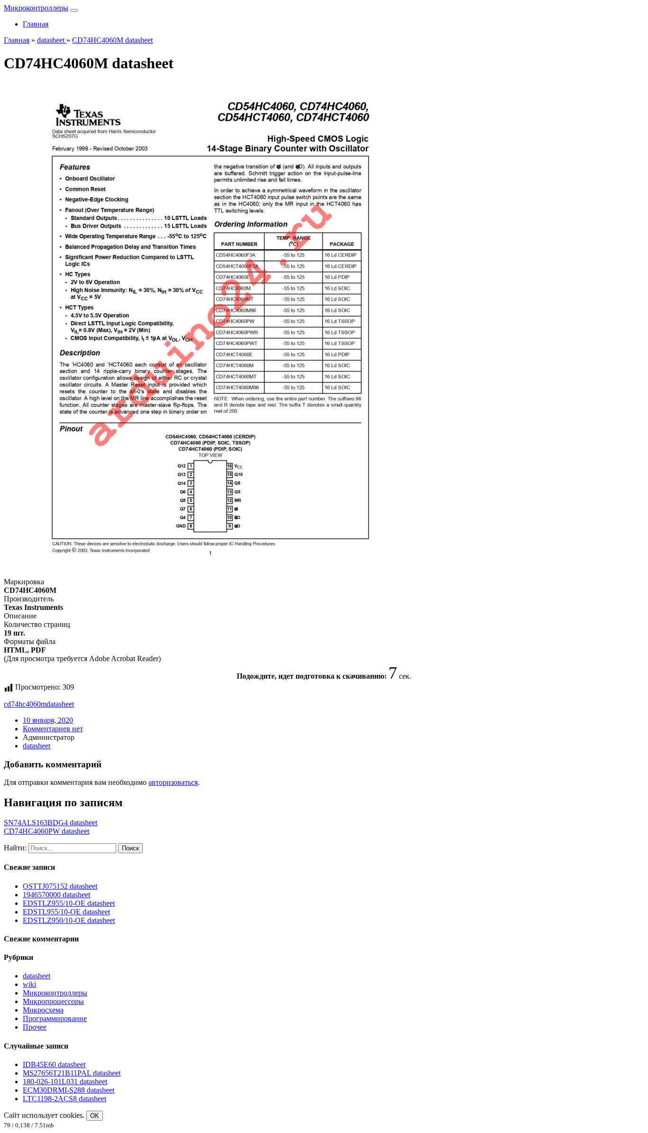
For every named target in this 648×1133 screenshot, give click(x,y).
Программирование (55, 1018)
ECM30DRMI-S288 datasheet (68, 1090)
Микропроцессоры (53, 1001)
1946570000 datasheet (56, 895)
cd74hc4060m (25, 704)
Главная (35, 24)
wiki (29, 984)
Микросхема (43, 1010)
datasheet (60, 704)
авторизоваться (173, 782)
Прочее (34, 1027)
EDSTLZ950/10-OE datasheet (69, 920)
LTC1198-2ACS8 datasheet (64, 1099)
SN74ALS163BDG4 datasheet (50, 823)
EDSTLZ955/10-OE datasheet (69, 903)
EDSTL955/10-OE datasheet (66, 912)
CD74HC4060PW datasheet (46, 831)
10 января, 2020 (48, 720)
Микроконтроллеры (36, 8)
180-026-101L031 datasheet (65, 1082)
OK (94, 1115)
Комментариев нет (53, 729)
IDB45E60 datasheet (54, 1064)
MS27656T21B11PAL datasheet (71, 1073)
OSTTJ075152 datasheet (60, 886)
